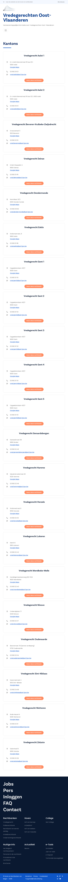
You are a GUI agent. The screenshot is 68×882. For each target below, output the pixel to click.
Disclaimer (28, 876)
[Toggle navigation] (5, 30)
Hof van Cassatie (30, 832)
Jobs (8, 784)
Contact (12, 810)
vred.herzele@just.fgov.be (19, 521)
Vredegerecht (8, 822)
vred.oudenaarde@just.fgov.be (20, 658)
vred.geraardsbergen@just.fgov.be (22, 452)
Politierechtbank (9, 825)
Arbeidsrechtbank (9, 834)
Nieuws (26, 848)
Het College (50, 822)
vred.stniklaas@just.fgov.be (19, 693)
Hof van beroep (29, 822)
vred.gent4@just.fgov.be (18, 384)
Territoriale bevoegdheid (54, 858)
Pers (8, 790)
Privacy (35, 876)
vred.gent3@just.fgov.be (18, 349)
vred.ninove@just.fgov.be (18, 624)
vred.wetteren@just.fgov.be (19, 727)
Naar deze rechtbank (34, 80)
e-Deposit (49, 855)
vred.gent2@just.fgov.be (18, 315)
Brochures (61, 2)
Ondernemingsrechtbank (12, 838)
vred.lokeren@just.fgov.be (19, 555)
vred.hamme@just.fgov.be (19, 487)
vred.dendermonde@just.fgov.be (21, 212)
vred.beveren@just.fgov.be (19, 143)
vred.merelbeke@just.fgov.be (20, 590)
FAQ (7, 803)
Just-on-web (50, 852)
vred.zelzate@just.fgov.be (19, 761)
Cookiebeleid (44, 876)
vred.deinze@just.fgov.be (18, 178)
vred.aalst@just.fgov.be (18, 75)
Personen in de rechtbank (12, 854)
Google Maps (14, 67)
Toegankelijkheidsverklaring (33, 879)
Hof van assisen (29, 829)
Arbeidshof (28, 825)
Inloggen (12, 797)
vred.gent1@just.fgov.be (18, 281)
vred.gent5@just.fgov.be (18, 418)
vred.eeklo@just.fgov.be (18, 246)
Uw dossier (49, 848)
